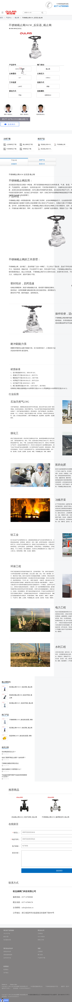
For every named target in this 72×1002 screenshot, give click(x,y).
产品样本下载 (41, 957)
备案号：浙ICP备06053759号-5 (61, 994)
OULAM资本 (41, 936)
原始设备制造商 (8, 954)
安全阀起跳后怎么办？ (9, 751)
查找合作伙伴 (7, 951)
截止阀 (17, 17)
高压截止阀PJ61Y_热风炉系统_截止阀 (21, 703)
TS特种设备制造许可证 (51, 986)
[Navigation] (2, 12)
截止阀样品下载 (28, 144)
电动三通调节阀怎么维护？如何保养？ (14, 757)
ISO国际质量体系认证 (36, 986)
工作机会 (40, 933)
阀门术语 (40, 954)
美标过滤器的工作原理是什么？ (11, 769)
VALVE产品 (7, 933)
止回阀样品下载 (11, 144)
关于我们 (6, 972)
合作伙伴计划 (7, 957)
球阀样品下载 (27, 149)
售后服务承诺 (7, 939)
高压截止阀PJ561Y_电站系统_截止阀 (20, 687)
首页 (1, 17)
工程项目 (40, 951)
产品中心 (9, 17)
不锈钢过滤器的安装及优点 (10, 763)
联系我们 (6, 969)
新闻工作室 (41, 939)
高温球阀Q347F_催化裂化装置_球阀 (20, 735)
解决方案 (6, 936)
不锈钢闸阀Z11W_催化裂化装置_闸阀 (21, 719)
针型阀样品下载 (11, 149)
